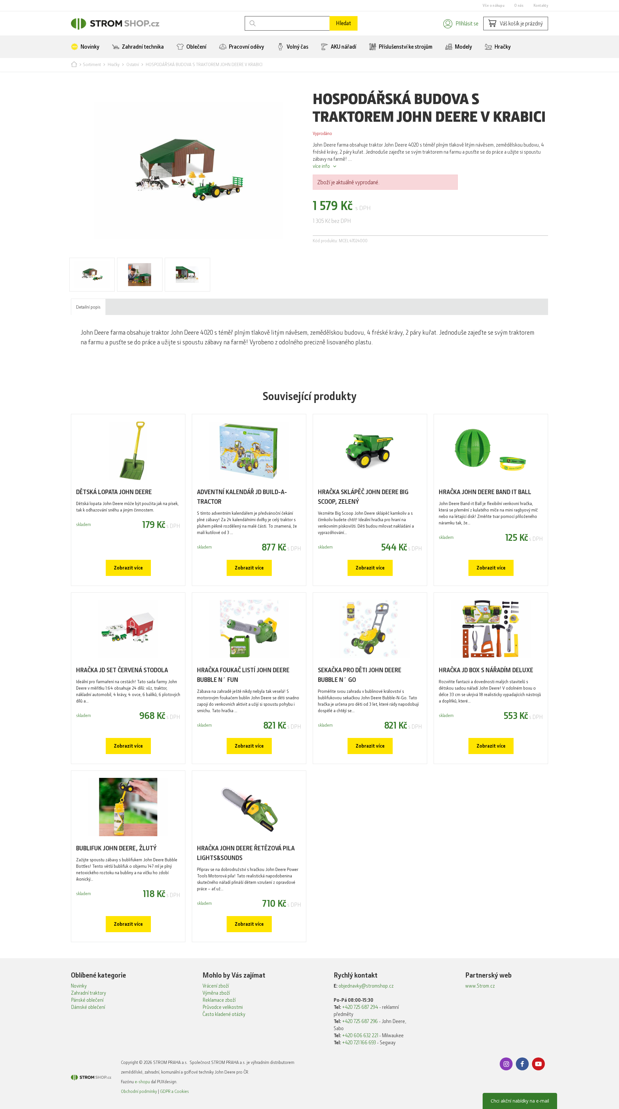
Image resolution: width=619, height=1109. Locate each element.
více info (321, 166)
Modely (463, 46)
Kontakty (541, 5)
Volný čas (297, 46)
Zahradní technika (142, 46)
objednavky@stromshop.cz (366, 986)
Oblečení (195, 46)
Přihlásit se (467, 23)
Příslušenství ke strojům (405, 46)
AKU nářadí (343, 46)
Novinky (89, 46)
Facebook (522, 1063)
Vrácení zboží (215, 986)
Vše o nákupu (494, 5)
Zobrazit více (128, 568)
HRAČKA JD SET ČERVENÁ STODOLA (122, 670)
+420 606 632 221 (360, 1035)
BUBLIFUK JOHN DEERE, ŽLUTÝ (116, 848)
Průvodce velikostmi (222, 1007)
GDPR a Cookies (174, 1091)
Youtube (538, 1063)
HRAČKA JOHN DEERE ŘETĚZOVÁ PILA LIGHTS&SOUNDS (246, 853)
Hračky (502, 46)
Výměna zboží (216, 993)
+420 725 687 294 (360, 1007)
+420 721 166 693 (359, 1043)
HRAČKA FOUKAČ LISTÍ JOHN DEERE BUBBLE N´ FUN (243, 675)
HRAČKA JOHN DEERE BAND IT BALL (485, 492)
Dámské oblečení (88, 1007)
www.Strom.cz (480, 986)
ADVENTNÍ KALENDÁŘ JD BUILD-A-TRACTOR (242, 496)
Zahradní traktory (88, 993)
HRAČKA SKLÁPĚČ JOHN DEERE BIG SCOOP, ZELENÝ (363, 496)
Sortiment (92, 64)
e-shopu (142, 1081)
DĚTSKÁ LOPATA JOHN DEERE (114, 492)
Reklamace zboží (219, 1000)
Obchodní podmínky (139, 1091)
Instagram (506, 1063)
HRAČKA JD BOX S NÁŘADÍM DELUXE (486, 670)
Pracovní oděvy (246, 46)
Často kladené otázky (223, 1014)
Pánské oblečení (87, 1000)
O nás (519, 5)
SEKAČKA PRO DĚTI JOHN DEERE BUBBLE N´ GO (359, 675)
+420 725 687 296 (360, 1021)
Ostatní (132, 64)
